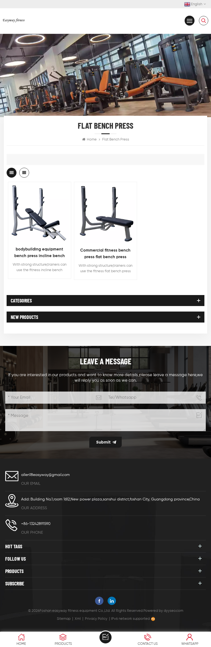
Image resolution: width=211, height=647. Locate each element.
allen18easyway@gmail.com (45, 475)
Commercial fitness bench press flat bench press (105, 253)
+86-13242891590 (36, 524)
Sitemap (64, 619)
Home (92, 139)
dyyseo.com (173, 611)
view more (39, 236)
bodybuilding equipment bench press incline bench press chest (39, 253)
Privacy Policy (96, 619)
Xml (78, 619)
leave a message (105, 637)
